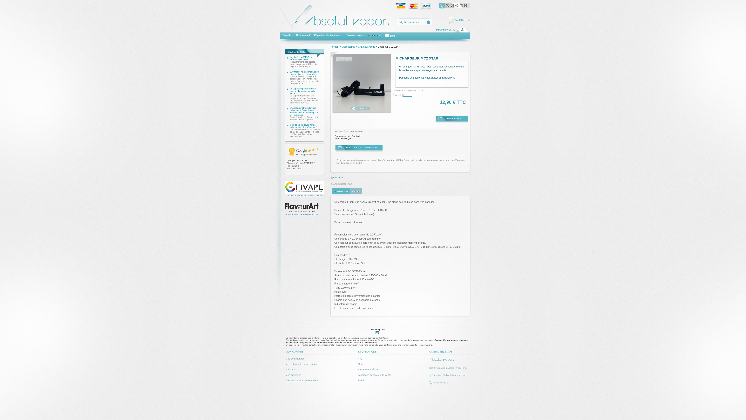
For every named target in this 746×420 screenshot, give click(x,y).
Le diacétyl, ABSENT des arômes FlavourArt (303, 62)
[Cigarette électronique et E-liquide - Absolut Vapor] (332, 30)
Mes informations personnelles (303, 380)
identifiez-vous (445, 30)
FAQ (359, 358)
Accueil (334, 47)
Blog (360, 364)
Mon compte (294, 351)
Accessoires (348, 47)
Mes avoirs (292, 369)
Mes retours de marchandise (301, 364)
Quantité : (397, 95)
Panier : (459, 20)
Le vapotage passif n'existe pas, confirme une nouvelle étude (305, 96)
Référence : (398, 90)
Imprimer (339, 177)
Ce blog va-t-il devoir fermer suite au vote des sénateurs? (305, 131)
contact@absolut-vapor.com (449, 375)
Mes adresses (293, 375)
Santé (360, 380)
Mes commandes (295, 358)
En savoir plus (341, 191)
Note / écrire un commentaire (361, 147)
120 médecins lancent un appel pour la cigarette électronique (304, 78)
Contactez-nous (440, 351)
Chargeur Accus (366, 47)
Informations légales (368, 369)
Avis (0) (356, 191)
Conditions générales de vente (374, 375)
